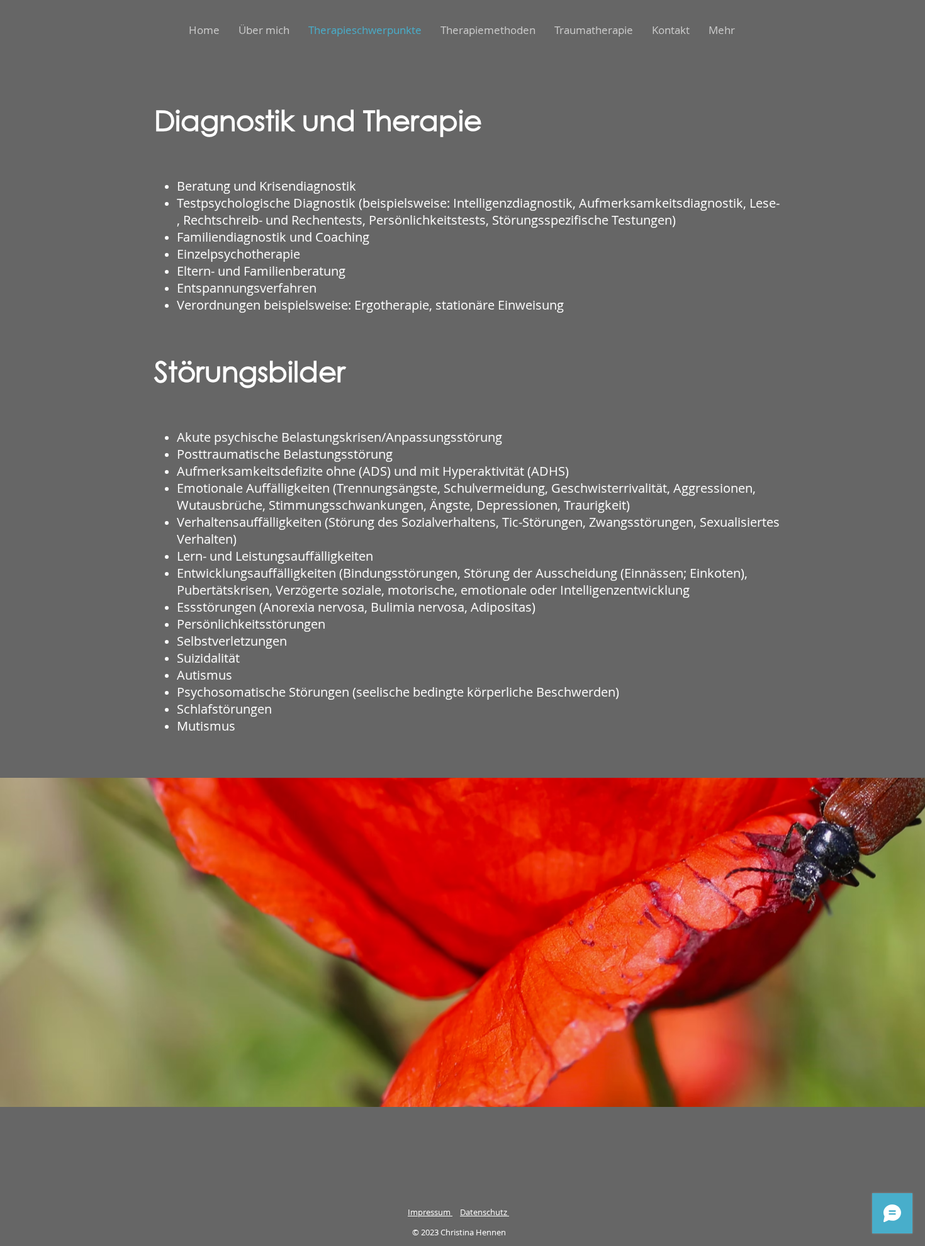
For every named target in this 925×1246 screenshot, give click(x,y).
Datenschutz (484, 1212)
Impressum (430, 1212)
